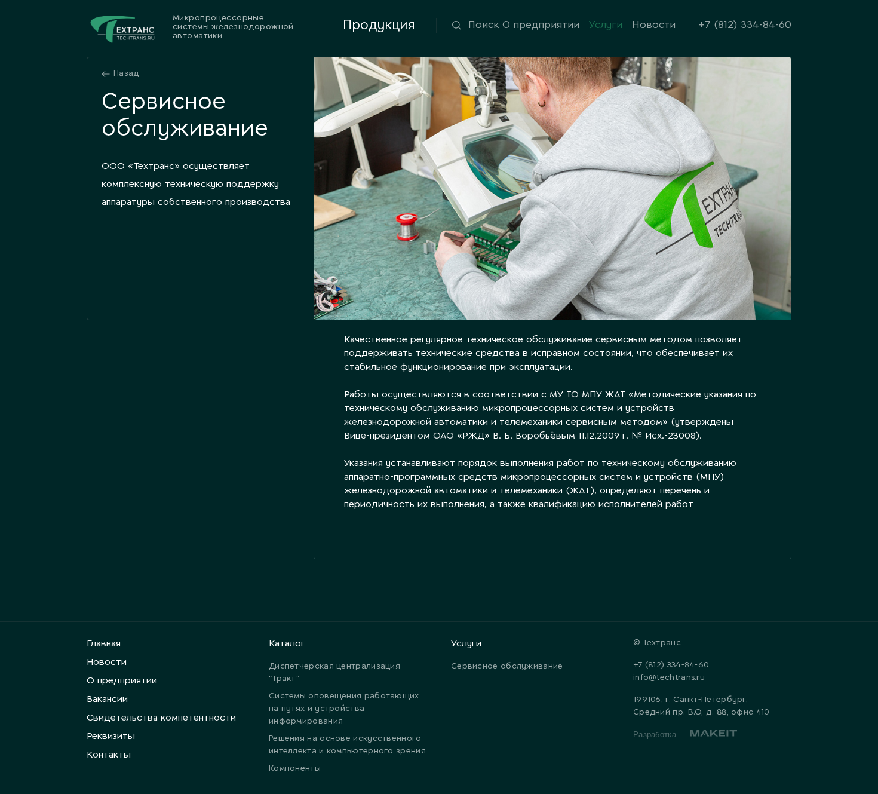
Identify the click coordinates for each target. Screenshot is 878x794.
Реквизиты (111, 736)
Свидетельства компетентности (161, 717)
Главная (104, 643)
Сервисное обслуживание (507, 666)
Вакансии (107, 699)
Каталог (287, 643)
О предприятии (540, 25)
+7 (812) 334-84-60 (744, 25)
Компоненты (295, 768)
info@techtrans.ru (669, 678)
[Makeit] (713, 735)
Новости (654, 25)
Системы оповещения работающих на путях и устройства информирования (344, 708)
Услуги (605, 25)
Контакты (109, 754)
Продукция (379, 25)
